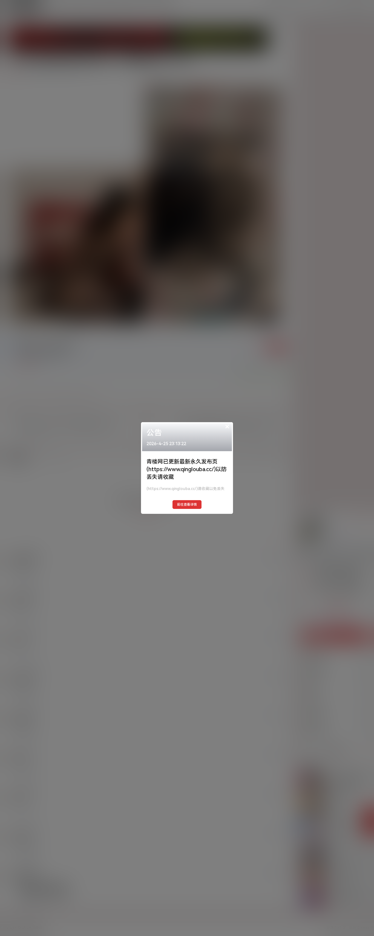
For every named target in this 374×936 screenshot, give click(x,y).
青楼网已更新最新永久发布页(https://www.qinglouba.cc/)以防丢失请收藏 (186, 469)
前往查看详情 (187, 504)
